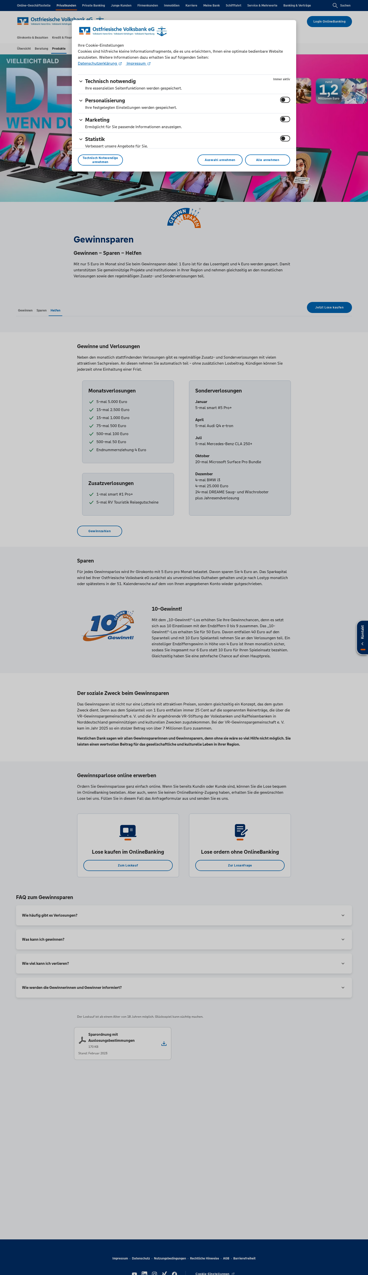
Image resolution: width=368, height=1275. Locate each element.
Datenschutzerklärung (98, 63)
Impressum (136, 63)
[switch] (285, 100)
